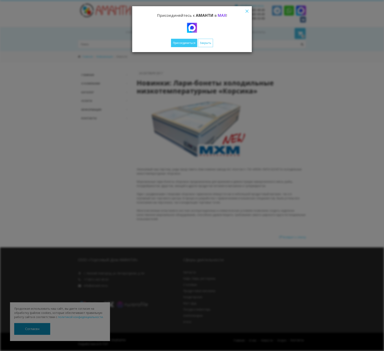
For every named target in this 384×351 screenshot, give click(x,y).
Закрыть (205, 43)
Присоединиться (184, 43)
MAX (222, 15)
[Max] (192, 28)
